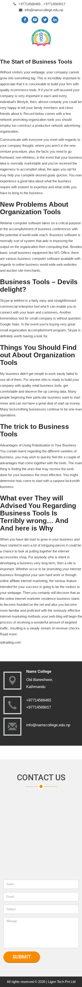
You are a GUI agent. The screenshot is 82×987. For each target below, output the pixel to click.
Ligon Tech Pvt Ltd (61, 982)
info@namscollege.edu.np (44, 10)
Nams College (38, 671)
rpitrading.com (10, 642)
